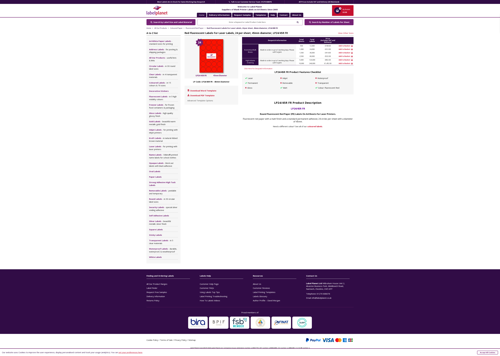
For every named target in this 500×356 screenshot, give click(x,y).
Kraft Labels (163, 139)
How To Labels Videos (210, 300)
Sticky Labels (155, 235)
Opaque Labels (161, 164)
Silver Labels (160, 222)
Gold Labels (162, 123)
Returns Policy (152, 300)
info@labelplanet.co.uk (321, 298)
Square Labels (156, 229)
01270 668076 (323, 293)
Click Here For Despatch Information (258, 68)
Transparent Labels (161, 242)
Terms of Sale (166, 340)
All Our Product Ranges (156, 284)
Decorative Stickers (159, 91)
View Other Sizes (346, 33)
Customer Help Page (209, 284)
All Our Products (160, 28)
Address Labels (163, 51)
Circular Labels (162, 67)
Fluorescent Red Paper (195, 28)
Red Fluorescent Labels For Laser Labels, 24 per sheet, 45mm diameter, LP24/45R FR (242, 28)
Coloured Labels (160, 84)
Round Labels (162, 200)
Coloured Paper (176, 28)
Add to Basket (345, 46)
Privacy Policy (180, 340)
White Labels (155, 257)
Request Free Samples (156, 292)
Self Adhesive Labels (159, 215)
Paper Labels (155, 177)
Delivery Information (155, 296)
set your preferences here (130, 352)
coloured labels (314, 126)
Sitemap (192, 340)
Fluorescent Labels (163, 98)
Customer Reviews (261, 288)
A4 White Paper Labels (161, 42)
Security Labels (163, 208)
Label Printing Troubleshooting (213, 296)
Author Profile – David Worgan (266, 300)
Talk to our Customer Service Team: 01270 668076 (251, 2)
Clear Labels (163, 76)
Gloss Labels (161, 114)
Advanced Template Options (200, 100)
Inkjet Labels (163, 131)
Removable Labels (162, 192)
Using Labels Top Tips (210, 292)
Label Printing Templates (264, 292)
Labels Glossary (260, 296)
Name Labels (163, 156)
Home (201, 15)
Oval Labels (154, 171)
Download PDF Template (202, 95)
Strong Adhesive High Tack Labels (162, 183)
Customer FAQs (207, 288)
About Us (257, 284)
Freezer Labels (161, 106)
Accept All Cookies (487, 352)
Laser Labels (163, 148)
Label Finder (151, 288)
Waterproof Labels (163, 250)
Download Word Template (203, 90)
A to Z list (152, 33)
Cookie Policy (152, 340)
